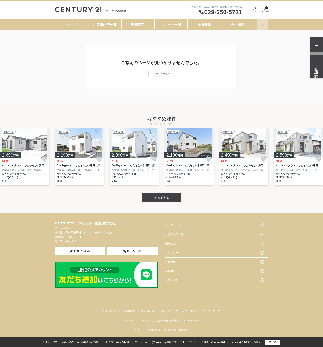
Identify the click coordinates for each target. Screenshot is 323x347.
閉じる (273, 342)
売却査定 (138, 25)
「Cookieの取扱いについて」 (224, 342)
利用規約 (165, 311)
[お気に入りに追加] (44, 159)
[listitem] (79, 156)
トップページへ (161, 73)
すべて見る (161, 197)
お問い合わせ (82, 250)
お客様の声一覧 (105, 25)
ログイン (254, 11)
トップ (72, 25)
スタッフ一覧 (171, 25)
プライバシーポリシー (188, 311)
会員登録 (204, 25)
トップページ (173, 225)
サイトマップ (212, 311)
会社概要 (237, 25)
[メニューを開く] (262, 24)
